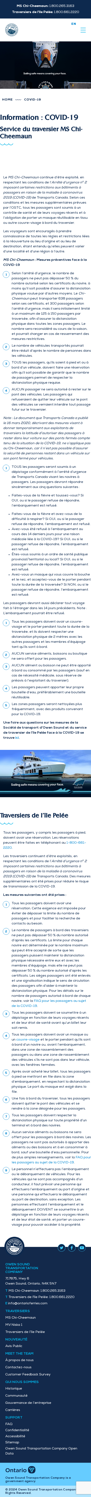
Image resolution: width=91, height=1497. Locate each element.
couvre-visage (28, 1040)
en (73, 24)
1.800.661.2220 (41, 1297)
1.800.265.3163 (36, 1291)
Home (7, 99)
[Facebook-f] (72, 1247)
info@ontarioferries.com (27, 1303)
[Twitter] (61, 1247)
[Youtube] (82, 1247)
